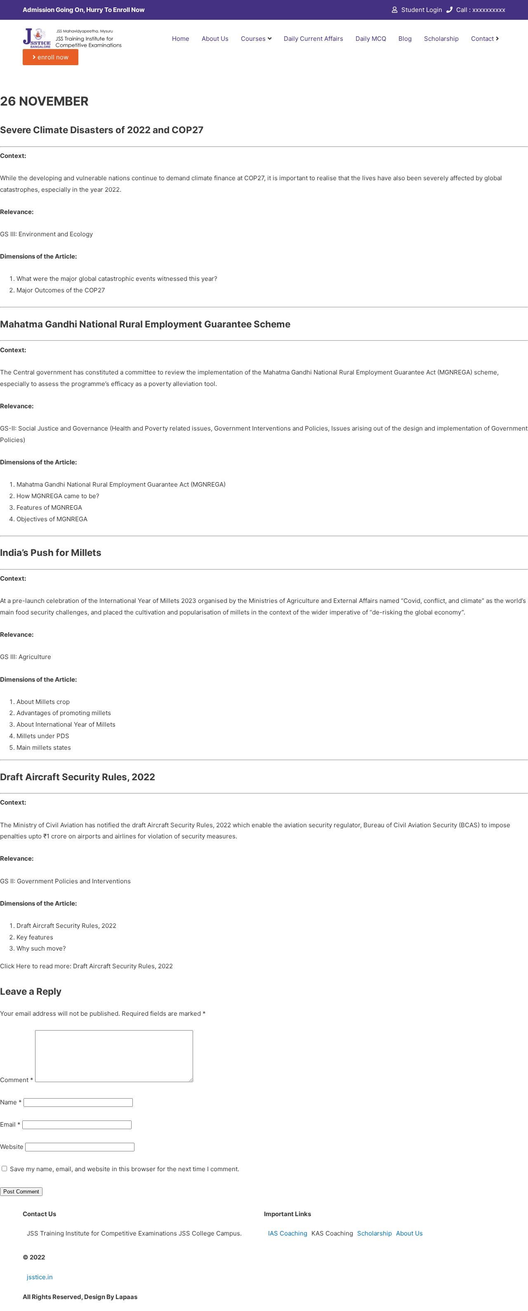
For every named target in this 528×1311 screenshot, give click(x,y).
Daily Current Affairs (313, 38)
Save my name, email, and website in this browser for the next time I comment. (124, 1169)
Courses (253, 38)
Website (12, 1147)
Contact (482, 38)
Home (180, 38)
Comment (16, 1080)
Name (11, 1102)
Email (10, 1124)
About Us (215, 38)
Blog (405, 38)
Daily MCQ (371, 38)
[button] (50, 57)
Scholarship (441, 38)
